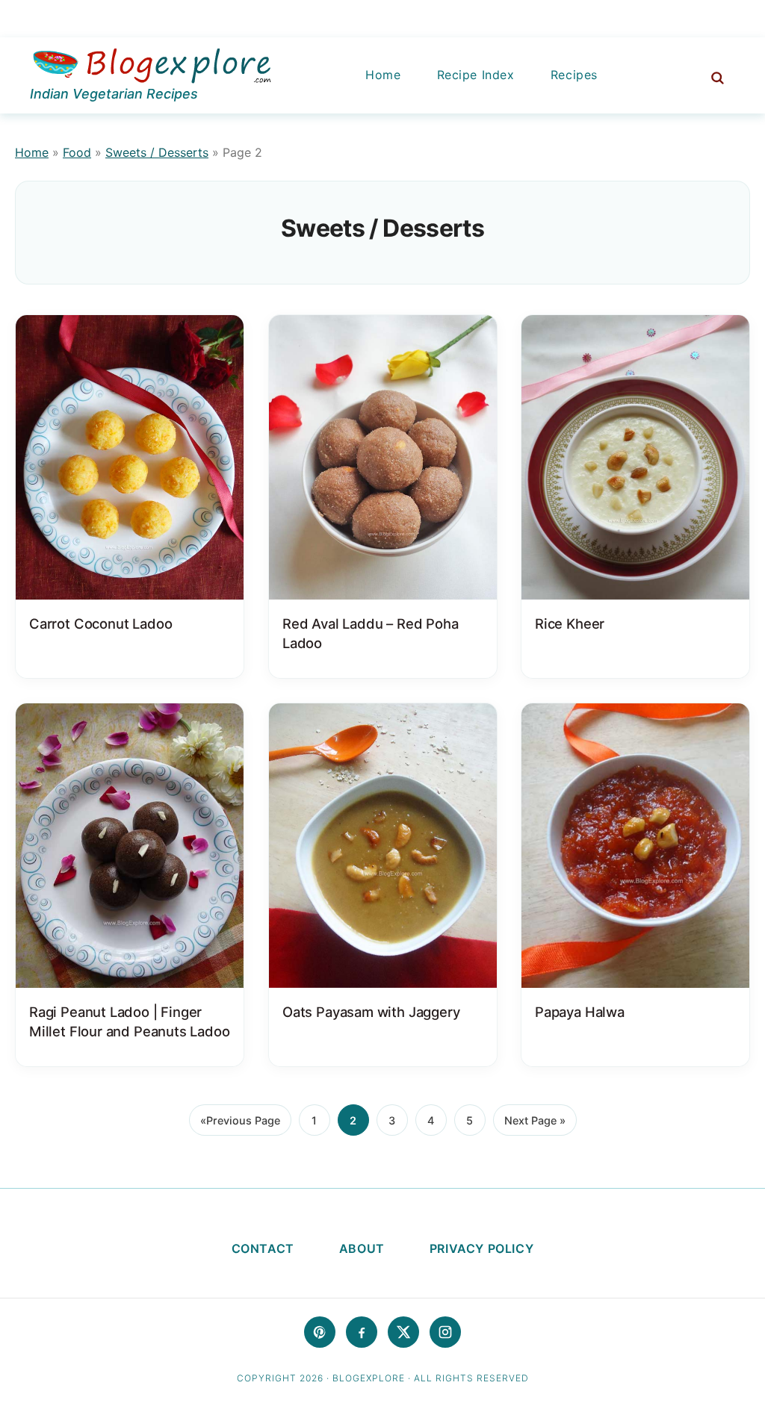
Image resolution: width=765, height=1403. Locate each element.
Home (32, 152)
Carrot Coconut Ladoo (100, 623)
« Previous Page (240, 1125)
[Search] (710, 75)
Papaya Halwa (580, 1012)
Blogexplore (151, 67)
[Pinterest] (319, 1332)
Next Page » (535, 1125)
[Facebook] (361, 1332)
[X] (403, 1332)
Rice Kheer (569, 623)
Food (77, 152)
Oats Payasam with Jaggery (370, 1012)
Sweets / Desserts (156, 152)
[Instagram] (445, 1332)
